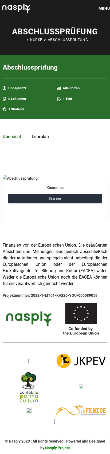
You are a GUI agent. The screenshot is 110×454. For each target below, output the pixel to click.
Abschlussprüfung (68, 40)
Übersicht (12, 137)
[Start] (23, 40)
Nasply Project (57, 448)
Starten (55, 198)
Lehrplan (40, 137)
